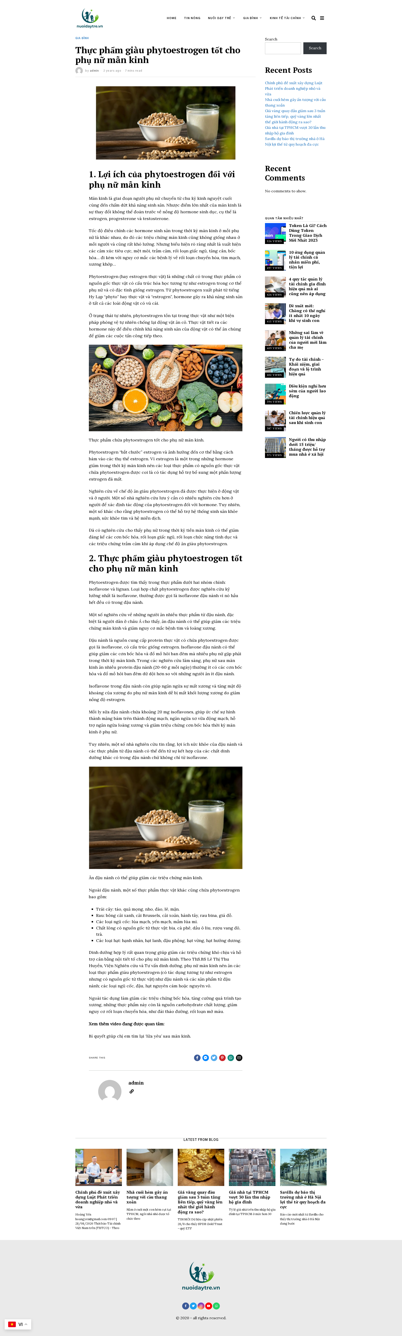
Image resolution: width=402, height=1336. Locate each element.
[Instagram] (201, 1306)
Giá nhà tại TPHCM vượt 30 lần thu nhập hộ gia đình (249, 1197)
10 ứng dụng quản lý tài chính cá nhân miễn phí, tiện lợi (307, 260)
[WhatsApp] (216, 1306)
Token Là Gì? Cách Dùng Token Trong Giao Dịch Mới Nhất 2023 (308, 233)
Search (271, 39)
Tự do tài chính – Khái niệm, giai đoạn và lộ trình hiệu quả (306, 367)
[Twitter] (193, 1306)
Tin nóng (192, 18)
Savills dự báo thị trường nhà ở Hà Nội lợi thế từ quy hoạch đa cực (303, 1199)
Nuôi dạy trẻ (219, 18)
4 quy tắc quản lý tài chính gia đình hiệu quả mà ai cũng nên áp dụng (307, 286)
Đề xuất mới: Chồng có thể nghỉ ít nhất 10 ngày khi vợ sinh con (307, 313)
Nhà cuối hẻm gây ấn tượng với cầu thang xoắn (147, 1197)
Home (172, 18)
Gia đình (250, 18)
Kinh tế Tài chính (285, 18)
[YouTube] (208, 1306)
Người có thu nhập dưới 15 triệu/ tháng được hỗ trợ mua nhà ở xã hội (307, 447)
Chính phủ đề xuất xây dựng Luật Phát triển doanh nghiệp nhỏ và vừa (293, 88)
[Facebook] (185, 1306)
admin (94, 70)
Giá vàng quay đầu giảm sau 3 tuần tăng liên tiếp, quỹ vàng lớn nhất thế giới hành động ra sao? (295, 116)
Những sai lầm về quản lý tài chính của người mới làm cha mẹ (308, 340)
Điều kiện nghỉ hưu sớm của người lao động (307, 390)
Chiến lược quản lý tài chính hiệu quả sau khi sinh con (307, 417)
